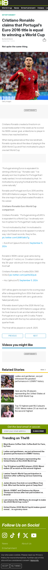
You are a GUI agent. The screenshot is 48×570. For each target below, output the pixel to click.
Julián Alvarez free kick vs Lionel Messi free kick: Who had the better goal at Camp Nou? (23, 484)
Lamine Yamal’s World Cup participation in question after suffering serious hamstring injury (23, 476)
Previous (12, 336)
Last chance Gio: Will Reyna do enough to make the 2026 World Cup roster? (25, 501)
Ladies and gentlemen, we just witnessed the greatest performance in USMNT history (29, 379)
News (16, 8)
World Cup (7, 8)
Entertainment (28, 8)
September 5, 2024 (29, 280)
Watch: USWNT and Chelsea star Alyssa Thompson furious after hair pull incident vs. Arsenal (23, 492)
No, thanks (16, 566)
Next (35, 336)
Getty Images (6, 101)
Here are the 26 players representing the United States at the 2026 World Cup (30, 393)
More (42, 370)
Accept (5, 566)
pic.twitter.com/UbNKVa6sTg (15, 237)
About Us (26, 543)
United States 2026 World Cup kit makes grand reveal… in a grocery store (25, 508)
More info (34, 560)
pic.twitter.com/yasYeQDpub (22, 274)
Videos (41, 8)
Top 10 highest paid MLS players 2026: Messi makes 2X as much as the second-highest (31, 408)
